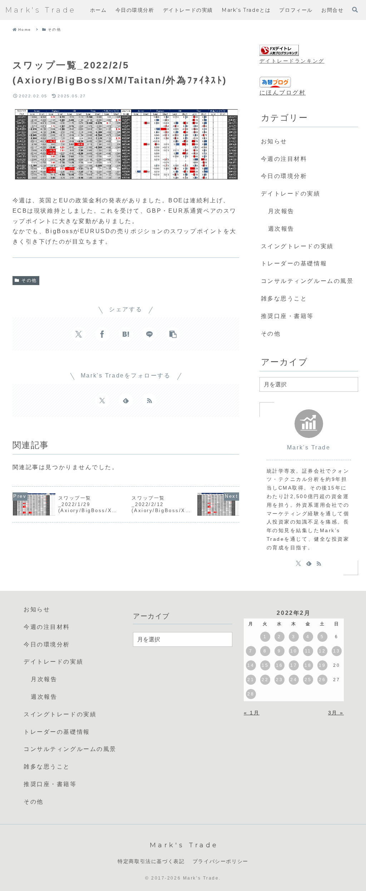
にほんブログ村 (282, 93)
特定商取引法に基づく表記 (151, 861)
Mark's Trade (309, 447)
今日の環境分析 (284, 176)
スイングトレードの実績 (297, 246)
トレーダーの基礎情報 (294, 263)
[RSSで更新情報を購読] (149, 400)
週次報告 (281, 229)
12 (322, 651)
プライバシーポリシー (220, 861)
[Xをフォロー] (102, 400)
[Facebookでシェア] (102, 334)
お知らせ (274, 141)
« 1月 (251, 713)
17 (293, 665)
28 (250, 694)
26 (322, 679)
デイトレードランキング (292, 61)
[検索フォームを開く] (355, 10)
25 (308, 679)
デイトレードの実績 (291, 194)
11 (308, 651)
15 (265, 665)
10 (293, 651)
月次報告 (281, 211)
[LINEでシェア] (149, 334)
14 (250, 665)
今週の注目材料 (284, 159)
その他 (29, 280)
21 (250, 679)
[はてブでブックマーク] (126, 334)
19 (322, 665)
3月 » (336, 713)
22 (265, 679)
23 (279, 679)
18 (308, 665)
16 (279, 665)
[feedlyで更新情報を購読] (126, 400)
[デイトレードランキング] (279, 51)
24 (293, 679)
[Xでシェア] (78, 334)
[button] (173, 334)
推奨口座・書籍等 (287, 316)
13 (336, 651)
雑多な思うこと (284, 298)
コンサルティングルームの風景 (307, 281)
